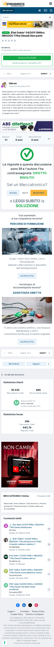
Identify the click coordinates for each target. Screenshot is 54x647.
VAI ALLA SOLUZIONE (27, 58)
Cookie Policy (16, 614)
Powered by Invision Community (27, 643)
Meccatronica (25, 50)
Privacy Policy (38, 611)
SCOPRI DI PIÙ (27, 276)
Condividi (14, 364)
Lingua (10, 611)
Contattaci (24, 611)
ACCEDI (13, 193)
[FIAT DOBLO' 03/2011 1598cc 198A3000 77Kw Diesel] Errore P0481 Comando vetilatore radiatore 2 (25, 541)
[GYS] (27, 24)
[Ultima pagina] (50, 74)
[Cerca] (50, 17)
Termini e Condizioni (34, 614)
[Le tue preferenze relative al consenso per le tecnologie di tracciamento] (4, 642)
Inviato (19, 86)
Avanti (44, 74)
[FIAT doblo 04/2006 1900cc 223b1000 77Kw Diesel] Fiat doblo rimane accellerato (26, 586)
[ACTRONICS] (27, 126)
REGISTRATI (38, 193)
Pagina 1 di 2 (26, 74)
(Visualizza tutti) (44, 496)
